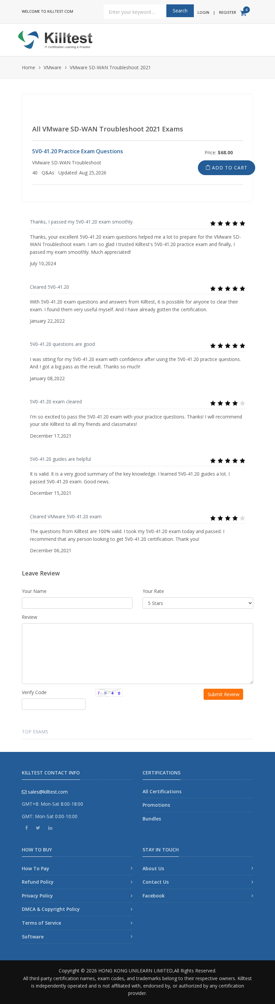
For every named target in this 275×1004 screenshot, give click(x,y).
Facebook (154, 895)
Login (203, 12)
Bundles (152, 818)
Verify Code (34, 692)
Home (28, 67)
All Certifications (162, 791)
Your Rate (153, 591)
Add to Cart (229, 167)
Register (227, 12)
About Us (153, 868)
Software (33, 936)
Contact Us (156, 882)
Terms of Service (41, 923)
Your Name (34, 591)
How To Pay (35, 868)
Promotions (156, 805)
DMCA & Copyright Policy (51, 909)
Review (29, 617)
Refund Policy (38, 882)
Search (180, 10)
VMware (52, 67)
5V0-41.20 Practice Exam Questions (77, 151)
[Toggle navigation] (250, 37)
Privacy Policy (37, 895)
